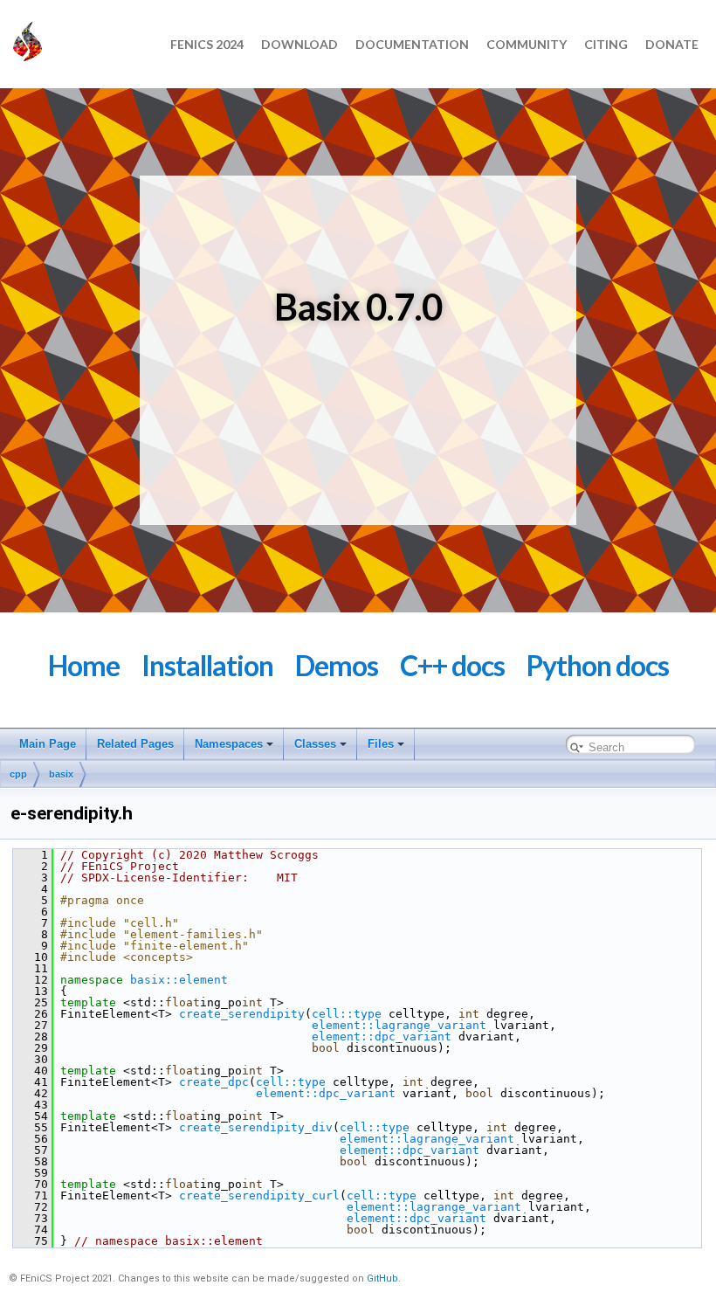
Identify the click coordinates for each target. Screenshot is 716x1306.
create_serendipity (242, 1013)
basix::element (179, 979)
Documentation (412, 44)
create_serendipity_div (256, 1127)
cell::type (347, 1013)
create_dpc (214, 1081)
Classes (315, 743)
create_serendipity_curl (259, 1195)
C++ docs (452, 665)
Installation (207, 665)
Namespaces (229, 743)
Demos (336, 665)
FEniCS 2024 (207, 44)
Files (381, 743)
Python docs (598, 665)
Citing (606, 44)
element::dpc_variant (381, 1036)
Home (84, 665)
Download (299, 44)
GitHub (382, 1278)
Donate (672, 44)
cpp (18, 774)
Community (526, 44)
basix (61, 774)
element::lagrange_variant (399, 1025)
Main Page (47, 743)
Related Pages (135, 743)
